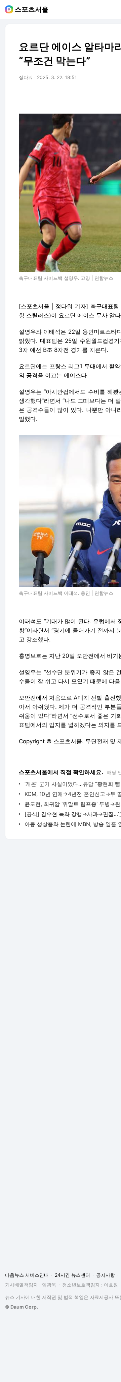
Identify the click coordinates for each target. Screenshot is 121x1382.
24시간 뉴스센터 (72, 1275)
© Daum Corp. (21, 1307)
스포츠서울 (31, 9)
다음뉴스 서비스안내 (27, 1275)
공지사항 (105, 1275)
